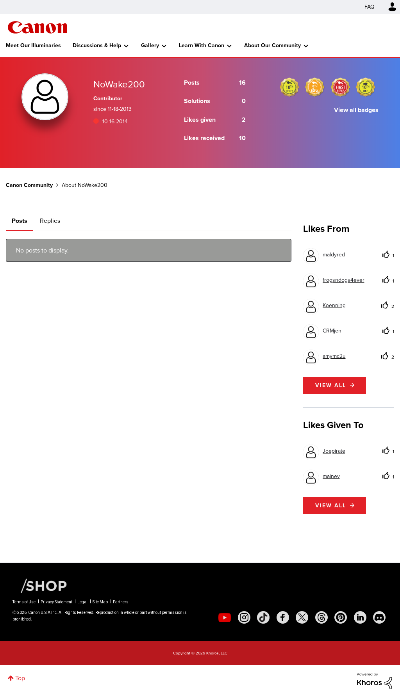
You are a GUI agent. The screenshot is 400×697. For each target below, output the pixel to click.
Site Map (100, 602)
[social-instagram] (244, 617)
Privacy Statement (56, 602)
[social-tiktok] (263, 617)
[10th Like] (365, 87)
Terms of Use (24, 602)
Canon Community (37, 27)
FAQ (369, 7)
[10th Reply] (289, 87)
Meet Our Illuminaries (33, 45)
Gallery (150, 45)
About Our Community (272, 45)
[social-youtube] (224, 617)
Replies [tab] (50, 220)
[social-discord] (379, 617)
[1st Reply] (340, 87)
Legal (82, 602)
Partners (121, 602)
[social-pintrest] (340, 617)
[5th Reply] (315, 87)
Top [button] (20, 678)
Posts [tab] (19, 220)
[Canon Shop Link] (39, 585)
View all (330, 385)
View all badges (356, 109)
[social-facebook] (283, 617)
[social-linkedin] (360, 617)
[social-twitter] (302, 617)
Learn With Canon (201, 45)
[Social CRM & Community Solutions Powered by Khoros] (374, 680)
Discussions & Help (97, 45)
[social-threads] (321, 617)
